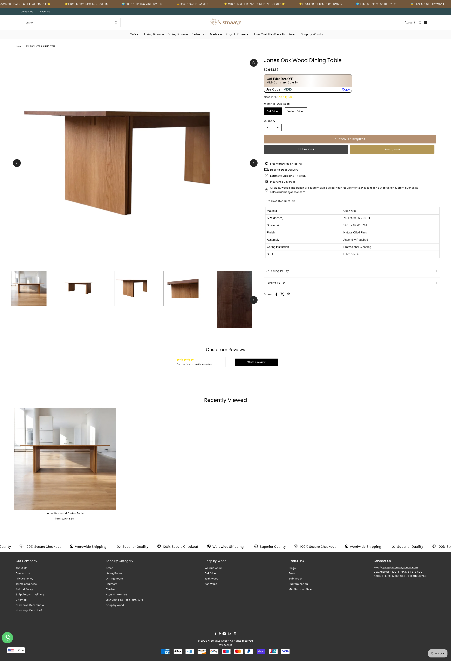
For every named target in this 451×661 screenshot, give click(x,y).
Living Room (153, 34)
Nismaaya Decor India (30, 605)
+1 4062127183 (418, 576)
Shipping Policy (277, 270)
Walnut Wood (296, 111)
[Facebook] (215, 634)
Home (18, 46)
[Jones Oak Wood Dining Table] (65, 459)
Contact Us (27, 11)
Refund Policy (276, 282)
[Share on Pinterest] (288, 294)
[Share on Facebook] (276, 294)
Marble (215, 34)
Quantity (269, 120)
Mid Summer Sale (300, 589)
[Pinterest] (220, 634)
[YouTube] (224, 634)
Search (293, 573)
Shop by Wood (311, 34)
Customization (298, 583)
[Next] (254, 163)
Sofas (134, 34)
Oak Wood (273, 111)
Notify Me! (286, 96)
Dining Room (177, 34)
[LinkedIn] (229, 634)
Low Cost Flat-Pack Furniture (274, 34)
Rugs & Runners (237, 34)
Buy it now (392, 149)
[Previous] (17, 163)
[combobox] (72, 22)
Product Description (280, 201)
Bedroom (197, 34)
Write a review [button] (256, 362)
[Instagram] (235, 634)
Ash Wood (211, 583)
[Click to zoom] (254, 63)
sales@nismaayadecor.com (287, 192)
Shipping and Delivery (30, 594)
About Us (45, 11)
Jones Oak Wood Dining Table (65, 513)
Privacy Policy (24, 578)
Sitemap (21, 599)
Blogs (292, 568)
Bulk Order (295, 578)
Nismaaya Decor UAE (29, 610)
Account (410, 22)
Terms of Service (26, 583)
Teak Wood (211, 578)
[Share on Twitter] (282, 294)
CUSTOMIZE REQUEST (350, 139)
